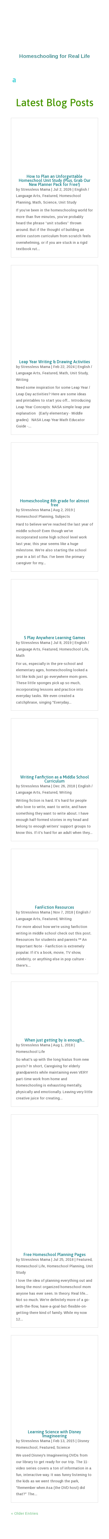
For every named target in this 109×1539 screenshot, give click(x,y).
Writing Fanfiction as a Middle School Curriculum (54, 779)
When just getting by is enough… (54, 1040)
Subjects (62, 516)
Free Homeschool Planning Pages (55, 1254)
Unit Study (67, 202)
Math (36, 202)
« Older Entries (24, 1513)
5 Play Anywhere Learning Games (54, 637)
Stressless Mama (35, 189)
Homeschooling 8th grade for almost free (54, 502)
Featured (49, 196)
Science (50, 202)
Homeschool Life (73, 649)
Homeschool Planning (34, 516)
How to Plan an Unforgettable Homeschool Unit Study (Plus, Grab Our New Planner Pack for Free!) (54, 180)
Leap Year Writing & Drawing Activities (54, 361)
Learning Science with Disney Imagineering (54, 1433)
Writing (22, 380)
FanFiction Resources (54, 907)
